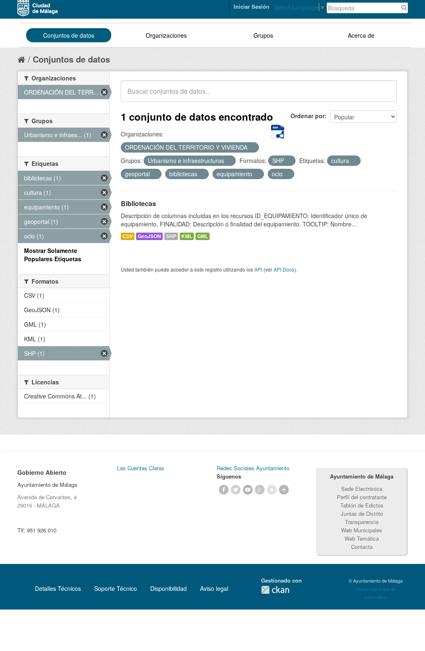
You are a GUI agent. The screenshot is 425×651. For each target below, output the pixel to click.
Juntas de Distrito (362, 513)
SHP (171, 236)
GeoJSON (149, 236)
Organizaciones (166, 35)
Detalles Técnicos (58, 588)
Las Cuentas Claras (140, 468)
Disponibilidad (168, 588)
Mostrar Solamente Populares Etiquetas (52, 254)
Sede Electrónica (361, 489)
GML (202, 236)
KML (186, 236)
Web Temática (361, 538)
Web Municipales (361, 530)
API (258, 269)
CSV (127, 236)
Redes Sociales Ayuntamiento (253, 468)
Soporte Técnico (115, 588)
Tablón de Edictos (361, 505)
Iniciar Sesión (251, 6)
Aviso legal (214, 588)
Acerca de (361, 35)
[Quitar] (252, 147)
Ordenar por (308, 116)
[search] (385, 96)
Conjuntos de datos (68, 35)
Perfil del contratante (362, 497)
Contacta (362, 547)
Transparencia (362, 522)
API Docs (284, 269)
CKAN (275, 589)
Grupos (263, 35)
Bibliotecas (138, 203)
